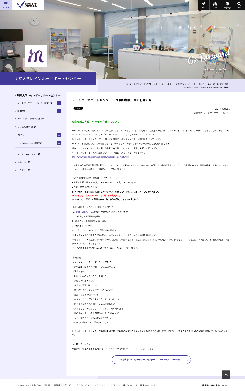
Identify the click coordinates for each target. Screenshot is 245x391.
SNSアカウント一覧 (130, 385)
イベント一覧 (24, 170)
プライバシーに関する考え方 (31, 119)
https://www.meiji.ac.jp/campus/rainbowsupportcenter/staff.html (100, 157)
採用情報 (57, 385)
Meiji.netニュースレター (148, 385)
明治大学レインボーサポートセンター (158, 84)
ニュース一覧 (24, 162)
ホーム (128, 84)
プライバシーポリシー (83, 385)
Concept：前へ (23, 385)
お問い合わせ (36, 385)
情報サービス (67, 385)
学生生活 (137, 84)
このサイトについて (101, 385)
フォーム (84, 212)
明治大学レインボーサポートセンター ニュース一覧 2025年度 (202, 84)
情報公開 (47, 385)
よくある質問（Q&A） (28, 127)
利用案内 (21, 111)
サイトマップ (115, 385)
